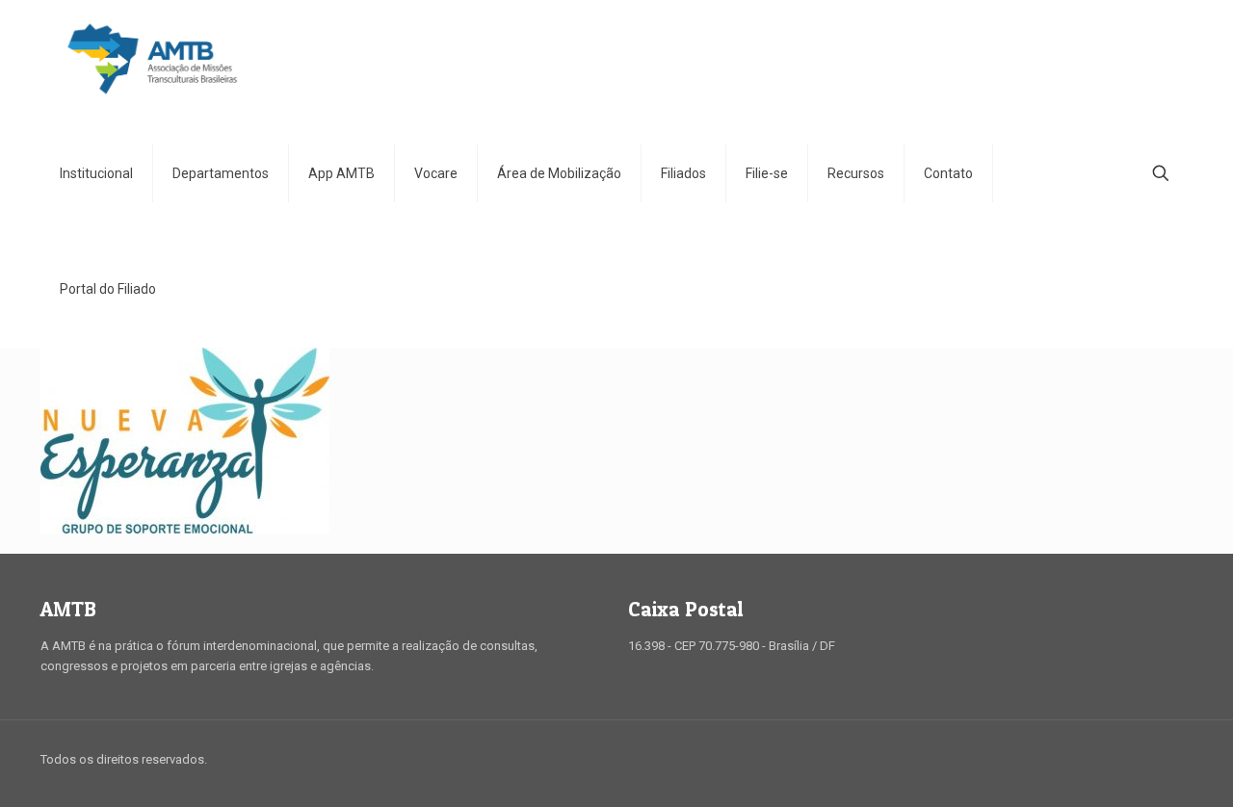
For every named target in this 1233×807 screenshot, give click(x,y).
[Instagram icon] (1125, 759)
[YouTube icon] (1105, 759)
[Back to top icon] (1172, 761)
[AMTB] (153, 58)
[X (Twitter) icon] (1085, 759)
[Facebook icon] (1065, 759)
